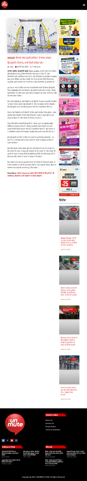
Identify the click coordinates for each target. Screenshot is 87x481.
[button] (84, 5)
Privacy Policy (50, 427)
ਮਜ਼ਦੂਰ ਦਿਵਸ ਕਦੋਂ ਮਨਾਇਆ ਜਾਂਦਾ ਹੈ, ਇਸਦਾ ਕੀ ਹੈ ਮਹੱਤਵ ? (11, 461)
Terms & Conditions (52, 430)
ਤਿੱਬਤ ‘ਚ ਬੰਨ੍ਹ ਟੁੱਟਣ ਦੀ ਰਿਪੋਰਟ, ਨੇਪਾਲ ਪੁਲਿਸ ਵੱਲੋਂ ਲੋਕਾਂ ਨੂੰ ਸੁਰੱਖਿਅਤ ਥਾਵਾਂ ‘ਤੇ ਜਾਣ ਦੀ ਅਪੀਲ (69, 291)
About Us (48, 420)
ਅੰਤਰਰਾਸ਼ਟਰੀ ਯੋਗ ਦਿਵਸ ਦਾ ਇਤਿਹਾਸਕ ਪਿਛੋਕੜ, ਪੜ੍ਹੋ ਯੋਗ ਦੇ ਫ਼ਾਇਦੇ (10, 453)
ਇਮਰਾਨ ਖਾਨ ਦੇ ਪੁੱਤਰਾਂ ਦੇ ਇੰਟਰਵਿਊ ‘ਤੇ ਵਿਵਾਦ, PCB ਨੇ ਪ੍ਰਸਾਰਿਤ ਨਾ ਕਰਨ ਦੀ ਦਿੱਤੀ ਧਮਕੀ (69, 341)
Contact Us (49, 423)
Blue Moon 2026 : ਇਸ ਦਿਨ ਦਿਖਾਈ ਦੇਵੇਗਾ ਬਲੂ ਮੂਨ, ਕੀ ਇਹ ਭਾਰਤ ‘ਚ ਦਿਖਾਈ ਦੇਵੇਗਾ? (31, 453)
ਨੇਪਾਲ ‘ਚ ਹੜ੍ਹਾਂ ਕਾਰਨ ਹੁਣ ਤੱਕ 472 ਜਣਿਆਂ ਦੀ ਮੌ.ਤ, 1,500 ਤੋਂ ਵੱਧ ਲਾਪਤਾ (69, 391)
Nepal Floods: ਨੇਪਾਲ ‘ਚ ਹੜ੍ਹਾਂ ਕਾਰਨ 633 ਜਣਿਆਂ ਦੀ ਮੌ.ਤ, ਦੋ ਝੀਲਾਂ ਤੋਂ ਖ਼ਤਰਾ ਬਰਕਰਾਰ (69, 241)
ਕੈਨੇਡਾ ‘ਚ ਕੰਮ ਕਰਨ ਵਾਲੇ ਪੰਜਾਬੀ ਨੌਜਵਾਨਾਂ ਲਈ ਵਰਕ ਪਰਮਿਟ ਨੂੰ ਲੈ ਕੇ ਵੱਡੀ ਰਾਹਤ (54, 453)
